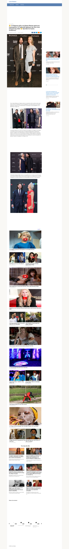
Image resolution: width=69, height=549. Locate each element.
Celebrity (17, 4)
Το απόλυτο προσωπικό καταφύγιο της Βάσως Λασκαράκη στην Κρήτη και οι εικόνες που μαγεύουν (16, 456)
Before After (12, 4)
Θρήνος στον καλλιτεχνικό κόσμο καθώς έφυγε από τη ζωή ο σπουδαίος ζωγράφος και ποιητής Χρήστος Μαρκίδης (16, 489)
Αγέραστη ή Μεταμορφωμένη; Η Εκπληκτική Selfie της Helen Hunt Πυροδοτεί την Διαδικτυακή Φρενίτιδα (52, 75)
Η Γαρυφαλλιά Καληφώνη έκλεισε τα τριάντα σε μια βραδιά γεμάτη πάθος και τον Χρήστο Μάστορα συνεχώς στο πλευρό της (34, 473)
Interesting (22, 4)
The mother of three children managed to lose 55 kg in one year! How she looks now (53, 59)
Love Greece (12, 1)
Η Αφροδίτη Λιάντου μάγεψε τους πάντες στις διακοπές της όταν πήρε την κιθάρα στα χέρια (16, 472)
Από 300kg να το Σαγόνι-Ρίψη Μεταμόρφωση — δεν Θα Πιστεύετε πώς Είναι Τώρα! (53, 109)
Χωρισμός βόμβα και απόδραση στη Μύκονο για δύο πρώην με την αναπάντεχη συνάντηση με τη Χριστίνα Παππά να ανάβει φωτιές (33, 457)
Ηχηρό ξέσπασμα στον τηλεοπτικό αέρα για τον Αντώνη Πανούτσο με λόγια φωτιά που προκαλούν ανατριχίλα (33, 489)
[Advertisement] (34, 14)
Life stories (47, 64)
